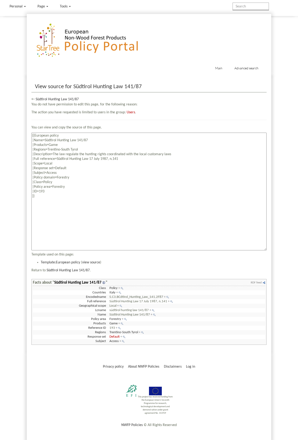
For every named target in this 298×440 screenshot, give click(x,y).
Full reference (96, 301)
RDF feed (256, 282)
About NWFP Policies (143, 367)
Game (113, 323)
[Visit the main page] (94, 40)
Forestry (115, 319)
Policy (113, 288)
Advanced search (246, 68)
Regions (100, 332)
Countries (99, 292)
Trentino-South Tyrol (123, 332)
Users (131, 112)
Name (102, 314)
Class (102, 288)
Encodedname (96, 297)
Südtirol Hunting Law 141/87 (57, 99)
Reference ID (97, 328)
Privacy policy (113, 367)
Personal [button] (17, 6)
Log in (190, 367)
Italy (112, 292)
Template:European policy (60, 262)
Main (218, 68)
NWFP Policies (132, 425)
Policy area (98, 319)
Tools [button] (64, 6)
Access (114, 341)
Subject (100, 341)
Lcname (100, 310)
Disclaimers (173, 367)
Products (99, 323)
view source (91, 262)
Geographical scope (92, 306)
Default (114, 337)
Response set (97, 337)
